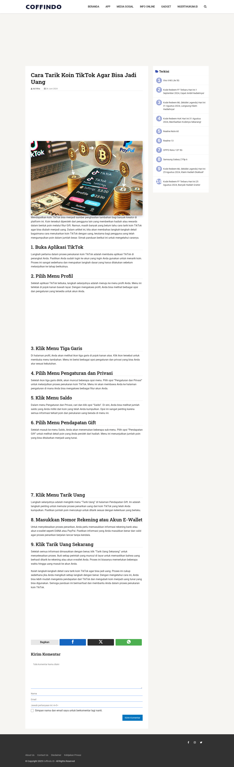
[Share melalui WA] (129, 642)
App (108, 6)
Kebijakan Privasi (72, 755)
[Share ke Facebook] (73, 642)
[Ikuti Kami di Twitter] (201, 742)
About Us (29, 755)
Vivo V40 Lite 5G (171, 80)
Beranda (93, 6)
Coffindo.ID (48, 761)
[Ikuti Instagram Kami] (194, 742)
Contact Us (42, 755)
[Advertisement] (117, 42)
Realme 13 (168, 140)
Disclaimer (56, 755)
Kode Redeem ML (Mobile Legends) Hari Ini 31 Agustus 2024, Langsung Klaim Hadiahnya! (184, 105)
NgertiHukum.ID (187, 6)
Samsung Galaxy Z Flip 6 (175, 159)
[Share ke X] (101, 642)
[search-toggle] (205, 6)
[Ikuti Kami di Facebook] (188, 742)
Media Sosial (125, 6)
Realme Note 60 (171, 131)
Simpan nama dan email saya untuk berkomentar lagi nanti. (68, 710)
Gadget (166, 6)
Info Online (147, 6)
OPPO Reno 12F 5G (172, 150)
